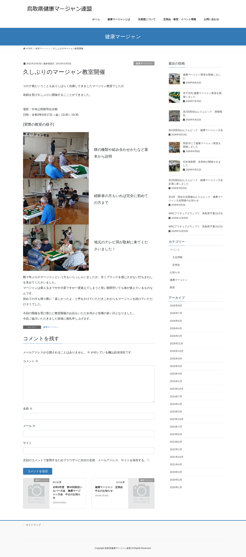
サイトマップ (33, 524)
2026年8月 (176, 305)
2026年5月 (176, 320)
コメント (30, 361)
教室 (172, 287)
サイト (27, 442)
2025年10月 (177, 351)
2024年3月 (176, 411)
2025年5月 (176, 366)
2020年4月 (176, 472)
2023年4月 (176, 441)
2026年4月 (176, 328)
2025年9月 (176, 358)
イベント (175, 249)
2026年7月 (176, 313)
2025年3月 (176, 373)
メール (29, 425)
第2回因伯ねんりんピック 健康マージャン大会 (196, 130)
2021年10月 (177, 456)
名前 (27, 408)
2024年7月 (176, 396)
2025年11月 (176, 343)
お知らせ (175, 272)
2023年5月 (176, 434)
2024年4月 (176, 404)
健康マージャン (144, 63)
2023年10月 (177, 419)
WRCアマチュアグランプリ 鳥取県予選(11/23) (196, 213)
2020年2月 (176, 479)
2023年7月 (176, 426)
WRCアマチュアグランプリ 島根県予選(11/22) (196, 226)
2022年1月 (176, 449)
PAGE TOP (237, 537)
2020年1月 (176, 487)
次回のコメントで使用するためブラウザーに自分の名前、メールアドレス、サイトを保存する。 (85, 460)
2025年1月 (176, 381)
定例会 (176, 264)
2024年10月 (177, 388)
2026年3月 (176, 335)
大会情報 (177, 257)
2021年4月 (176, 464)
